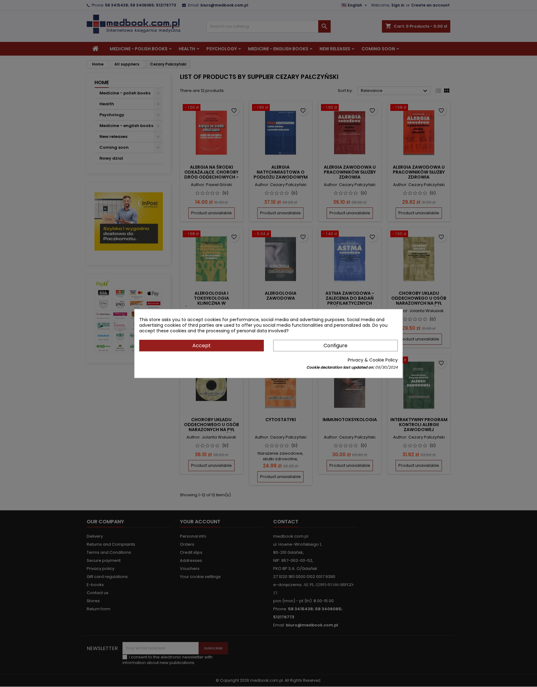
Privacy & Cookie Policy (373, 360)
